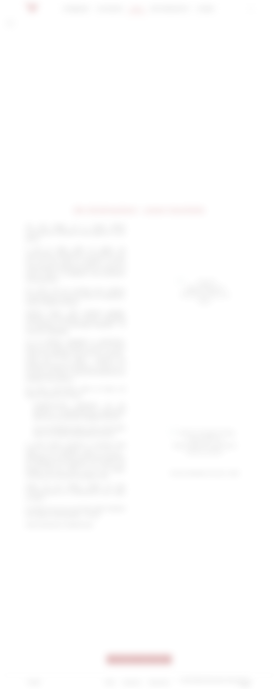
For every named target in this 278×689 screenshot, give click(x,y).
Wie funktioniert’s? (170, 8)
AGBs (110, 682)
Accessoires (110, 8)
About (136, 8)
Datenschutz (159, 682)
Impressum (131, 682)
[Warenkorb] (251, 8)
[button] (139, 659)
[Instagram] (64, 682)
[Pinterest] (84, 682)
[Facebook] (74, 682)
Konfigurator (76, 8)
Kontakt (205, 8)
